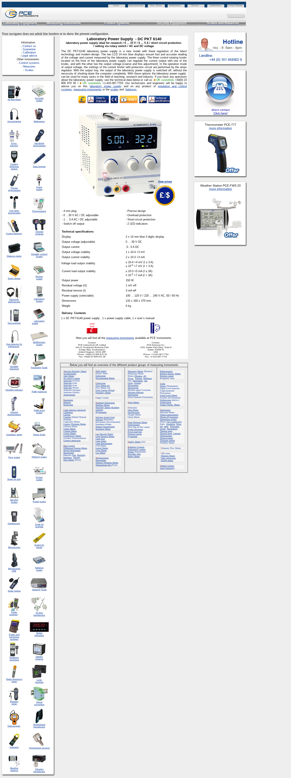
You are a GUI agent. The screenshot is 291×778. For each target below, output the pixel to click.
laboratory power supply (105, 86)
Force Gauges (14, 144)
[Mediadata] (242, 15)
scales (114, 89)
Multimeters (39, 121)
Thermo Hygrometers (14, 189)
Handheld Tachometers (39, 144)
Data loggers (39, 166)
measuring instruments (87, 89)
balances (131, 89)
